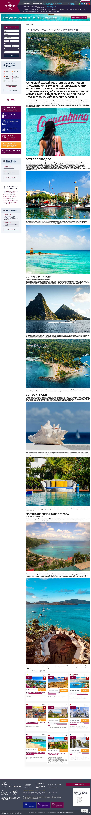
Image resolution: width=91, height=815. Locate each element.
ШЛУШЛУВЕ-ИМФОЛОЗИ (9, 168)
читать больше (11, 177)
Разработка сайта (5, 813)
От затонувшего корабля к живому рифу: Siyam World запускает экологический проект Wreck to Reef (11, 218)
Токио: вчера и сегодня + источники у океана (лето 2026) (56, 723)
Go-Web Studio (18, 813)
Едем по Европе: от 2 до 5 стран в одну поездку (11, 192)
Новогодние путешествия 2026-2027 (11, 203)
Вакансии (31, 790)
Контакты (60, 1)
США (15, 78)
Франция (7, 81)
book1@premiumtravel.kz (50, 7)
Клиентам (44, 1)
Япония (15, 81)
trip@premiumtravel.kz (51, 6)
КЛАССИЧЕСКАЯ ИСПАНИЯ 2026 (77, 722)
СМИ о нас (43, 790)
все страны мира (11, 90)
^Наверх (84, 810)
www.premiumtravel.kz (63, 812)
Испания (16, 71)
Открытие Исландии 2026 (75, 752)
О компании (25, 1)
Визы (49, 1)
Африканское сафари (10, 198)
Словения (7, 78)
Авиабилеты (54, 1)
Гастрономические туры (10, 196)
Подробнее (42, 690)
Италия (7, 74)
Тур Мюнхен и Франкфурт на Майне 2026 (35, 722)
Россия (15, 76)
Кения (15, 74)
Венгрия (7, 71)
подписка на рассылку (85, 1)
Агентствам (76, 1)
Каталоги (37, 790)
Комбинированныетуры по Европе (11, 85)
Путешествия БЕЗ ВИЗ (10, 194)
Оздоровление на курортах (11, 200)
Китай (6, 76)
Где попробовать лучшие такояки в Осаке (9, 173)
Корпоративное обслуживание (35, 1)
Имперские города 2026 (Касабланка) (56, 692)
